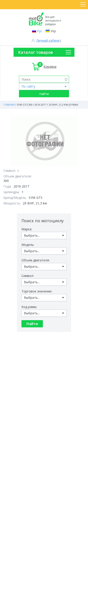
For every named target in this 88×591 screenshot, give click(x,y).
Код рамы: (29, 307)
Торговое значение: (36, 291)
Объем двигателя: (35, 260)
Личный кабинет (48, 40)
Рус (39, 31)
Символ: (27, 276)
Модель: (27, 244)
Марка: (26, 229)
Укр (53, 31)
